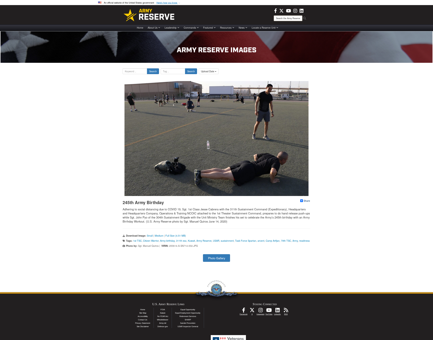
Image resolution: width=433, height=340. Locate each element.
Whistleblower (162, 320)
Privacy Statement (142, 323)
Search (153, 71)
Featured (208, 27)
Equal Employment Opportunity (187, 313)
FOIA (163, 310)
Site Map (142, 313)
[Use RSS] (286, 311)
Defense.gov (162, 326)
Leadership (171, 27)
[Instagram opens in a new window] (295, 10)
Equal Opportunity (187, 310)
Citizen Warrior (151, 240)
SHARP (188, 320)
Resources (226, 27)
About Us (152, 27)
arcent (261, 240)
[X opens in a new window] (281, 10)
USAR (216, 240)
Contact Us (142, 320)
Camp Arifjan (273, 240)
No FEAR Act (162, 316)
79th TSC (286, 240)
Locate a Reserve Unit (264, 27)
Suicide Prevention (187, 323)
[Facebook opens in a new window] (275, 10)
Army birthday (167, 240)
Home (140, 27)
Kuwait (191, 240)
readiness (304, 240)
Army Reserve (204, 240)
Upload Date (208, 71)
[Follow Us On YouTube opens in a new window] (269, 311)
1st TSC (137, 240)
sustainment (227, 240)
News (242, 27)
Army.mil (162, 323)
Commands (190, 27)
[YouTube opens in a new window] (288, 10)
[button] (168, 3)
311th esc (181, 240)
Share (307, 200)
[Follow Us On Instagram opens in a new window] (260, 311)
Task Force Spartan (245, 240)
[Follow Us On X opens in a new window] (252, 311)
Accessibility (143, 316)
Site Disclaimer (143, 326)
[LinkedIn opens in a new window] (301, 10)
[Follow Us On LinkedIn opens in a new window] (277, 311)
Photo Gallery (216, 258)
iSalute (162, 313)
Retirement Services (187, 316)
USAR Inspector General (188, 326)
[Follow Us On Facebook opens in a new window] (243, 311)
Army (295, 240)
